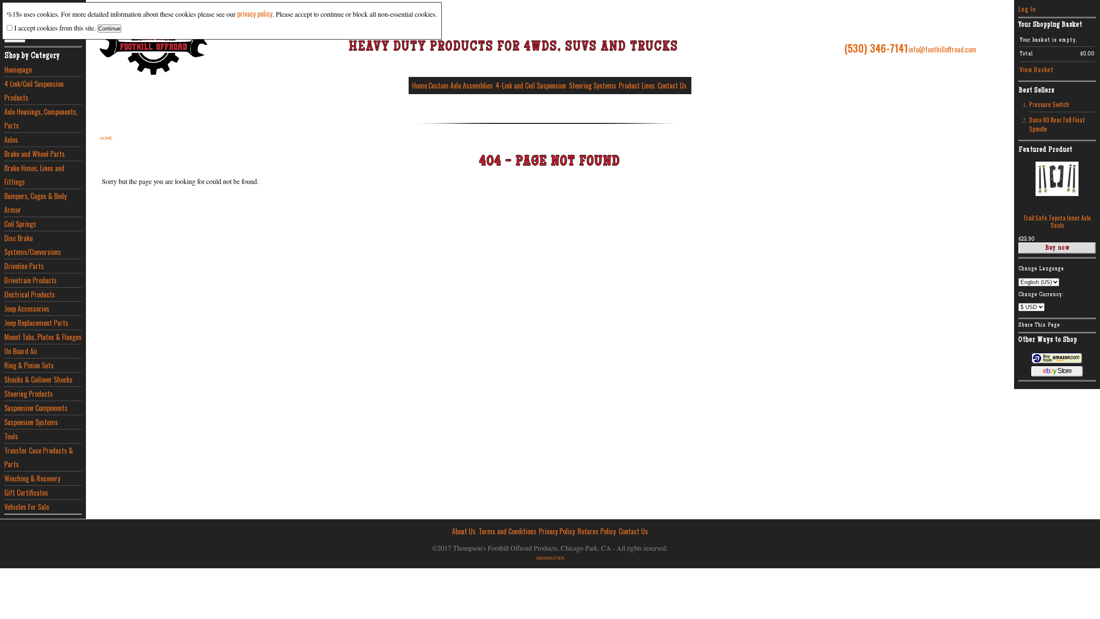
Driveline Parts (24, 266)
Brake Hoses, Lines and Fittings (34, 175)
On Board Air (21, 351)
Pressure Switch (1049, 104)
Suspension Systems (31, 422)
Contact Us (672, 85)
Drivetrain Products (30, 280)
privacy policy (254, 14)
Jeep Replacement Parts (36, 323)
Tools (11, 436)
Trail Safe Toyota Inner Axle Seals (1057, 221)
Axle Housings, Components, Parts (40, 119)
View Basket (1037, 69)
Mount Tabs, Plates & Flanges (43, 337)
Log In (1027, 8)
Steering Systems (592, 85)
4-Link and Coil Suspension (530, 85)
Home (419, 85)
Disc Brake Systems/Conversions (32, 245)
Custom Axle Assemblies (460, 85)
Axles (11, 140)
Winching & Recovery (32, 478)
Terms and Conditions (507, 531)
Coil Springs (20, 224)
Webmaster (550, 558)
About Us (464, 531)
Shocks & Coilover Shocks (38, 379)
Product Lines (637, 85)
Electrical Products (29, 294)
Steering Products (28, 394)
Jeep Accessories (26, 308)
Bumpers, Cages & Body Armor (35, 203)
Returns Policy (597, 531)
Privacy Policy (557, 531)
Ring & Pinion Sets (29, 365)
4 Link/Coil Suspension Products (34, 91)
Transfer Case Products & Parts (38, 457)
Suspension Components (35, 408)
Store (1057, 370)
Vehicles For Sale (26, 507)
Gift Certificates (26, 492)
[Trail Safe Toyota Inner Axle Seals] (1057, 193)
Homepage (18, 69)
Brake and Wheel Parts (34, 154)
